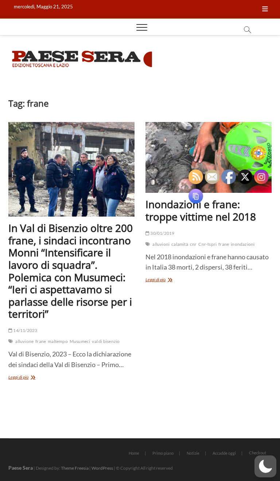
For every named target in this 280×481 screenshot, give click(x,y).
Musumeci (80, 341)
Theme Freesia (75, 468)
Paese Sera (20, 468)
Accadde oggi (224, 453)
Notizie (193, 453)
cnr (193, 244)
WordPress (102, 468)
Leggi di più (29, 378)
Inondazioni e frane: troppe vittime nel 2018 (200, 210)
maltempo (58, 341)
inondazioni (242, 244)
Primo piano (163, 453)
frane (40, 341)
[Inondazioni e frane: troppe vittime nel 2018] (208, 157)
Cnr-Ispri (207, 244)
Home (134, 453)
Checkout (257, 452)
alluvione (24, 341)
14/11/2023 (24, 330)
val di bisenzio (106, 341)
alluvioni (161, 244)
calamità (179, 244)
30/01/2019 (161, 233)
